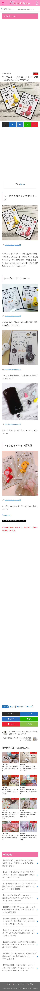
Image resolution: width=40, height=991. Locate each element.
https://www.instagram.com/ (12, 245)
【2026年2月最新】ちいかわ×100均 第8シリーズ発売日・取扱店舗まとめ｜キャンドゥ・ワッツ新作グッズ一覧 (18, 921)
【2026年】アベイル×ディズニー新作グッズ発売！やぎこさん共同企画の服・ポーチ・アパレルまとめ (19, 956)
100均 (13, 706)
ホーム (9, 984)
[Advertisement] (20, 46)
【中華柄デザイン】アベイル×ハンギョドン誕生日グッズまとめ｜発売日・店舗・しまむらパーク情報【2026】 (19, 886)
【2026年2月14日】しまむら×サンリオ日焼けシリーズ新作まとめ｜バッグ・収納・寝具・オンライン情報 (19, 944)
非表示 (22, 184)
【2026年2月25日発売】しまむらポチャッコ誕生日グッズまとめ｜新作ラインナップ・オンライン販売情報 (18, 897)
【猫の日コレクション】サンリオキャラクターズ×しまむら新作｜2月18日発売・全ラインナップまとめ (18, 932)
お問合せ (30, 984)
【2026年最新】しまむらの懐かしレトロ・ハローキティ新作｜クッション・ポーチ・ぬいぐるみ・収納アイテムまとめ (18, 967)
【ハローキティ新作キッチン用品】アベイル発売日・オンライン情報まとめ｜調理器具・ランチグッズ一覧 (18, 874)
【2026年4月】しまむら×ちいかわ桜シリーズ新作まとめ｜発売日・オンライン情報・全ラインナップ (18, 863)
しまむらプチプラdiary (18, 988)
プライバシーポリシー (19, 984)
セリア (6, 706)
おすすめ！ (21, 706)
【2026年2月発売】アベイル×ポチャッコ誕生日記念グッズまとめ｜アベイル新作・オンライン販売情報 (18, 909)
